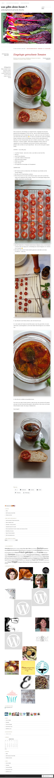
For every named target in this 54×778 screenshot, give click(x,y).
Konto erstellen (8, 720)
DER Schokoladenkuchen (10, 535)
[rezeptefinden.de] (8, 707)
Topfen (6, 562)
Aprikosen (15, 548)
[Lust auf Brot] (26, 574)
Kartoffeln (10, 556)
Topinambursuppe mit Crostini (11, 526)
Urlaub (9, 562)
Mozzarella (12, 558)
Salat (13, 560)
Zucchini (6, 563)
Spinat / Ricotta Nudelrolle (10, 533)
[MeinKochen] (12, 668)
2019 (27, 58)
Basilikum (46, 548)
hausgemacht (31, 555)
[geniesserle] (40, 597)
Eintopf (6, 552)
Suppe (34, 560)
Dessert (39, 550)
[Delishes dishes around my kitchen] (42, 682)
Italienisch (21, 59)
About (7, 510)
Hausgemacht (16, 59)
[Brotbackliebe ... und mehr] (40, 581)
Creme (33, 550)
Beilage (29, 58)
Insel (40, 554)
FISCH (13, 552)
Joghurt (6, 556)
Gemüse (38, 58)
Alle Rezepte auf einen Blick (10, 755)
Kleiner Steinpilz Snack (10, 522)
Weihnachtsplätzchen (35, 562)
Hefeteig (37, 555)
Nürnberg (29, 558)
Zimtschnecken (46, 562)
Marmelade (46, 556)
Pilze (42, 558)
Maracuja (41, 556)
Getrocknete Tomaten (7, 70)
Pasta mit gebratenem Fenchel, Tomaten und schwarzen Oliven (16, 528)
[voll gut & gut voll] (42, 639)
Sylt (37, 560)
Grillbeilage (5, 71)
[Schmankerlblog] (13, 641)
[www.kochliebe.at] (12, 574)
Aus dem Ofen (27, 548)
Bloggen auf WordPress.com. (10, 776)
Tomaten (5, 76)
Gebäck (6, 554)
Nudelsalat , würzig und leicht (11, 524)
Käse (30, 556)
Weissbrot (41, 562)
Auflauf (21, 548)
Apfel (12, 548)
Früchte (40, 552)
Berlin (9, 550)
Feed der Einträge (9, 724)
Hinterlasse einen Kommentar (46, 59)
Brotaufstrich (16, 550)
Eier (43, 550)
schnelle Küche (18, 560)
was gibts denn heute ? (14, 6)
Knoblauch (18, 556)
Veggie (25, 59)
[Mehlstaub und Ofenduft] (28, 697)
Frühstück (45, 552)
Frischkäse (35, 552)
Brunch (20, 550)
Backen (40, 548)
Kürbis (33, 556)
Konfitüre (22, 556)
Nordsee (21, 558)
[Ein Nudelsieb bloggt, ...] (10, 594)
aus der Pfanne (34, 548)
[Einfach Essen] (26, 682)
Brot (12, 550)
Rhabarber (10, 560)
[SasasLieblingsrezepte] (29, 653)
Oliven (32, 558)
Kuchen (26, 556)
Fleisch (17, 552)
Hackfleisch (24, 554)
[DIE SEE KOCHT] (42, 668)
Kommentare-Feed (9, 726)
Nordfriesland (16, 558)
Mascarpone (7, 558)
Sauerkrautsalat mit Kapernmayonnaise (12, 520)
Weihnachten (26, 562)
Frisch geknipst (26, 552)
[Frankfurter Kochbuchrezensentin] (23, 608)
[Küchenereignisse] (28, 668)
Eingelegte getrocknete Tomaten (30, 54)
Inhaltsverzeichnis (9, 757)
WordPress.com (8, 728)
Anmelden (7, 722)
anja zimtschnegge (21, 58)
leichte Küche (36, 556)
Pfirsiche (39, 558)
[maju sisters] (42, 625)
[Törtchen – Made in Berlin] (12, 697)
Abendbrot (8, 548)
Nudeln (25, 558)
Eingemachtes (34, 58)
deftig (35, 550)
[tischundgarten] (12, 625)
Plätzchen (46, 558)
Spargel (27, 560)
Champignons (29, 550)
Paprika (35, 558)
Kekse (15, 556)
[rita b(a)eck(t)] (45, 570)
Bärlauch (24, 550)
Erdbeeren (10, 552)
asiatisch (18, 548)
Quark (6, 560)
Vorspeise (29, 59)
